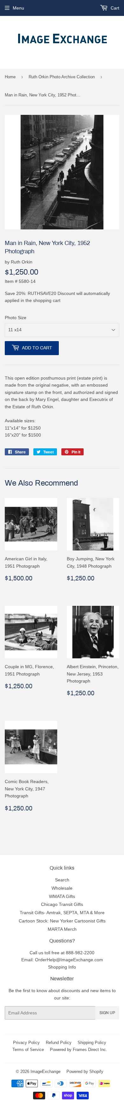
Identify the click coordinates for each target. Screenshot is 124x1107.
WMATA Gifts (62, 896)
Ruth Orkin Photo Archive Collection (62, 76)
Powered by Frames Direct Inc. (78, 1049)
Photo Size (15, 317)
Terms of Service (28, 1049)
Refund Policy (59, 1042)
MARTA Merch (62, 929)
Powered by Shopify (84, 1071)
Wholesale (62, 888)
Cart (114, 8)
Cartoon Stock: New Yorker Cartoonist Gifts (62, 920)
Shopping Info (62, 967)
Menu (18, 8)
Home (10, 76)
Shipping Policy (92, 1042)
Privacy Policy (26, 1042)
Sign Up (107, 1013)
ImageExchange (45, 1071)
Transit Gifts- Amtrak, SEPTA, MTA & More (62, 912)
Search (62, 879)
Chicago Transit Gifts (62, 904)
